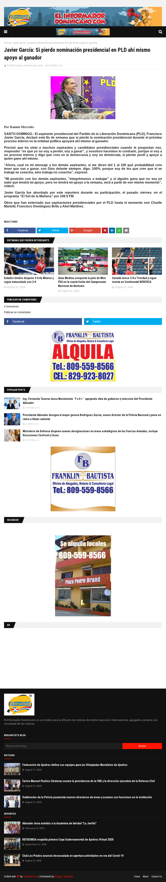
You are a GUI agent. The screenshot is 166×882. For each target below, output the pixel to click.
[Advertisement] (29, 657)
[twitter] (123, 321)
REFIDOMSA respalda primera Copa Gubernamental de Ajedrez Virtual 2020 (67, 839)
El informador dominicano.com (25, 65)
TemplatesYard (30, 876)
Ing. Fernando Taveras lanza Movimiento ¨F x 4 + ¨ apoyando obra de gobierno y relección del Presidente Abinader (87, 400)
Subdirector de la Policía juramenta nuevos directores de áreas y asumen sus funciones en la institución (87, 797)
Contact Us (156, 876)
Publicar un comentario (17, 312)
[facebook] (43, 321)
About (145, 876)
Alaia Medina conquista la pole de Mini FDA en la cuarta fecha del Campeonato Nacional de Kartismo (82, 282)
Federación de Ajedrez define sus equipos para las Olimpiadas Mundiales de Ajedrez (75, 764)
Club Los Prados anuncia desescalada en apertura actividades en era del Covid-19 (72, 855)
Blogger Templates (63, 876)
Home (137, 876)
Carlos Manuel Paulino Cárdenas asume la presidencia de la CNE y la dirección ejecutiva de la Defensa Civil (88, 781)
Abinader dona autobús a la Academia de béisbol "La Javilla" (59, 823)
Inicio (7, 42)
